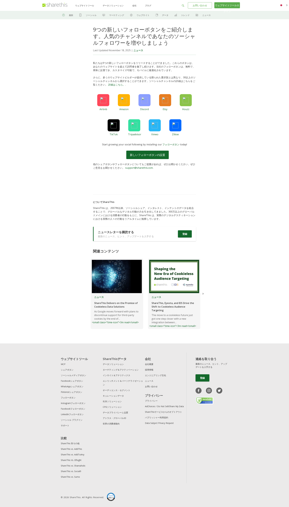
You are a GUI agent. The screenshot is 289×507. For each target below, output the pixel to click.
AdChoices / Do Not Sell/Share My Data (164, 406)
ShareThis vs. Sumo (70, 476)
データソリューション (113, 5)
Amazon (124, 109)
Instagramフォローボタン (73, 403)
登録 (184, 234)
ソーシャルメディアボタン (73, 375)
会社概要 (149, 364)
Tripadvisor (134, 134)
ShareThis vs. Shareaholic (73, 465)
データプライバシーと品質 (115, 412)
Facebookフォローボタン (73, 408)
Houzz (185, 109)
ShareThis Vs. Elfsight (71, 460)
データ (165, 15)
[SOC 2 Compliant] (110, 497)
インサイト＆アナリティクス (116, 375)
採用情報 (149, 369)
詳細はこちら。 (116, 84)
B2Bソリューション (112, 401)
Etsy (165, 109)
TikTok (114, 134)
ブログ (148, 5)
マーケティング (116, 15)
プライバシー (151, 400)
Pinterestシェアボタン (71, 392)
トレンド (185, 15)
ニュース (206, 15)
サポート (65, 425)
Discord (144, 109)
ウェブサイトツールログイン (227, 8)
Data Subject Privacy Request (159, 423)
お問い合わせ (200, 5)
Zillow (175, 134)
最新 (71, 15)
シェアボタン (67, 369)
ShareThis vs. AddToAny (72, 454)
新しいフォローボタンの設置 (147, 155)
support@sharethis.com (139, 167)
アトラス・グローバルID (114, 418)
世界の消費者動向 (111, 423)
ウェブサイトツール (84, 5)
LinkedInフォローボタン (72, 414)
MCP (63, 364)
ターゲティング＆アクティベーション (121, 369)
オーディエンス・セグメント (116, 390)
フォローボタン (170, 144)
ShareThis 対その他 (70, 443)
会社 (134, 5)
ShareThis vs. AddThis (71, 449)
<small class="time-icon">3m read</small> (115, 309)
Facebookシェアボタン (72, 380)
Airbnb (103, 109)
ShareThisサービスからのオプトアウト (163, 411)
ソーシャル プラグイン (71, 419)
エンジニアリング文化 (155, 375)
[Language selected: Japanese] (283, 5)
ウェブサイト (143, 15)
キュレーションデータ (113, 395)
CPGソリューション (112, 406)
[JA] (283, 5)
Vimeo (154, 134)
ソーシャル (91, 15)
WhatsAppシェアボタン (72, 386)
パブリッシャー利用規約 (156, 417)
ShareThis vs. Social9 (71, 471)
